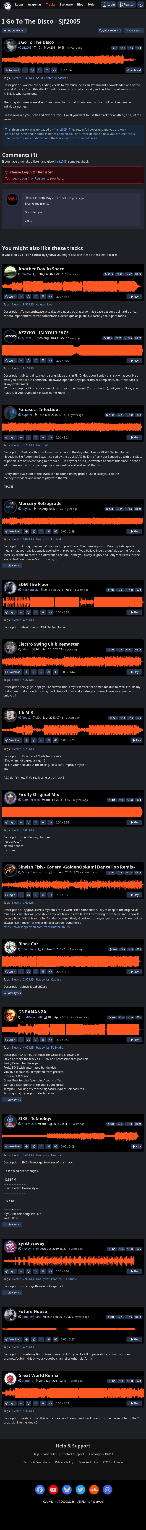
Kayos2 (27, 509)
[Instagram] (108, 1490)
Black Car (28, 944)
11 (140, 872)
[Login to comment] (47, 70)
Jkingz (26, 649)
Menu (16, 30)
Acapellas (34, 4)
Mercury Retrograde (40, 503)
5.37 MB (28, 1411)
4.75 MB (28, 1347)
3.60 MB (28, 1155)
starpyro (27, 1381)
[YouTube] (53, 1490)
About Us (50, 1454)
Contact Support (73, 1454)
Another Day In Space (41, 269)
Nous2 (26, 718)
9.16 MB (28, 368)
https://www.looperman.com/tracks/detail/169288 (37, 927)
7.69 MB (28, 903)
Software (66, 4)
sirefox (26, 274)
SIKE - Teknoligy (34, 1118)
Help (91, 4)
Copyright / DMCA (101, 1454)
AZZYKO (27, 338)
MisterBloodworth (34, 872)
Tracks (50, 4)
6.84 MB (28, 539)
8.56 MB (28, 304)
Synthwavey (31, 1243)
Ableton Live (44, 304)
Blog (80, 4)
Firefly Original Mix (38, 794)
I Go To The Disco (36, 42)
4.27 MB (28, 680)
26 (140, 338)
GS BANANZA (32, 1012)
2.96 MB (28, 1279)
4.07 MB (28, 1047)
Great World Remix (38, 1375)
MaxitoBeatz (30, 590)
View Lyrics (14, 565)
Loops (19, 4)
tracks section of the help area (76, 138)
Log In (26, 178)
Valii (31, 198)
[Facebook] (40, 1490)
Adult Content (45, 78)
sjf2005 (27, 47)
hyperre (27, 415)
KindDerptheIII (32, 1017)
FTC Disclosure (113, 1462)
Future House (32, 1311)
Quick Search (110, 30)
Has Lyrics (42, 539)
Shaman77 (29, 949)
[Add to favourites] (39, 70)
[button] (140, 4)
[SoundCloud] (94, 1490)
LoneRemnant (31, 1317)
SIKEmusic (29, 1124)
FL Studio (57, 539)
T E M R (25, 712)
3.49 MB (28, 78)
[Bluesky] (67, 1490)
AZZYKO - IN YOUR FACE (43, 332)
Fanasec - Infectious (39, 409)
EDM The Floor (33, 584)
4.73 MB (28, 620)
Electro (16, 78)
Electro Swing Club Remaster (48, 644)
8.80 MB (28, 830)
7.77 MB (28, 445)
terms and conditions (30, 138)
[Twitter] (80, 1490)
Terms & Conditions (37, 1462)
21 (140, 274)
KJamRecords (31, 800)
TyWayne (28, 1249)
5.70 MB (28, 749)
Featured (62, 78)
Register (40, 178)
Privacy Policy (64, 1462)
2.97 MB (28, 979)
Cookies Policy (88, 1462)
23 (140, 1124)
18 (140, 649)
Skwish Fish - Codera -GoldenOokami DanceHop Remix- (76, 867)
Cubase (56, 979)
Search (135, 30)
